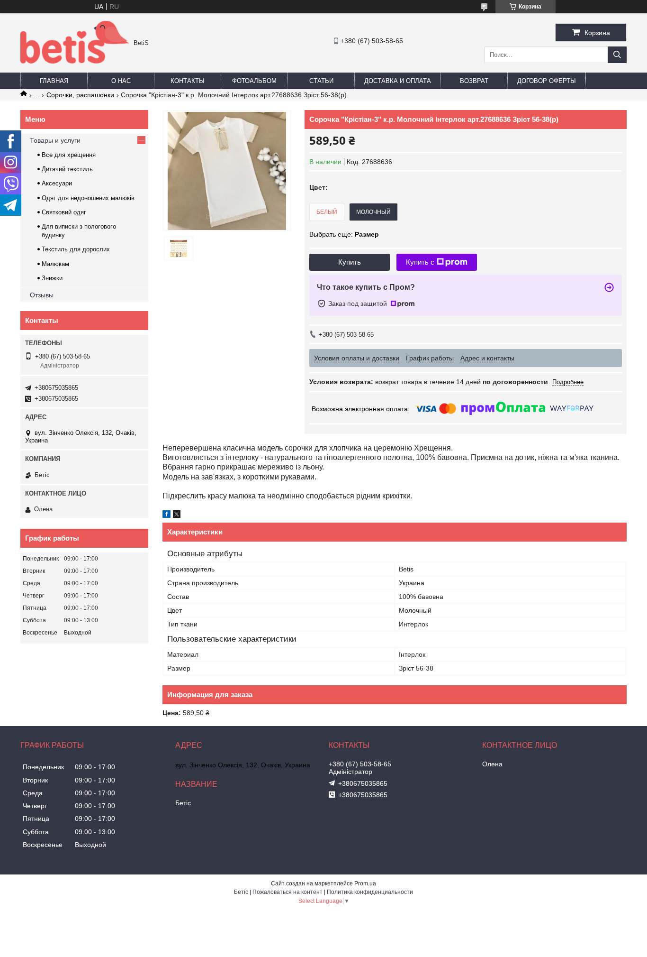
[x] (176, 515)
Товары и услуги (55, 140)
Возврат (474, 80)
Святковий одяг (64, 212)
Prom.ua (365, 883)
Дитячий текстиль (67, 169)
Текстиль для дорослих (76, 249)
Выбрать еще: (344, 234)
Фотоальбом (254, 80)
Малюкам (55, 263)
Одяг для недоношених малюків (88, 198)
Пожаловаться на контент (287, 892)
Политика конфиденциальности (370, 892)
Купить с (420, 262)
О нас (121, 80)
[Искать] (617, 54)
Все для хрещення (69, 154)
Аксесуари (57, 183)
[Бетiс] (74, 61)
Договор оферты (546, 80)
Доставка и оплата (397, 80)
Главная (54, 80)
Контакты (188, 80)
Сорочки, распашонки (80, 95)
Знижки (52, 278)
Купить (349, 262)
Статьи (321, 80)
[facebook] (166, 515)
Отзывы (42, 295)
